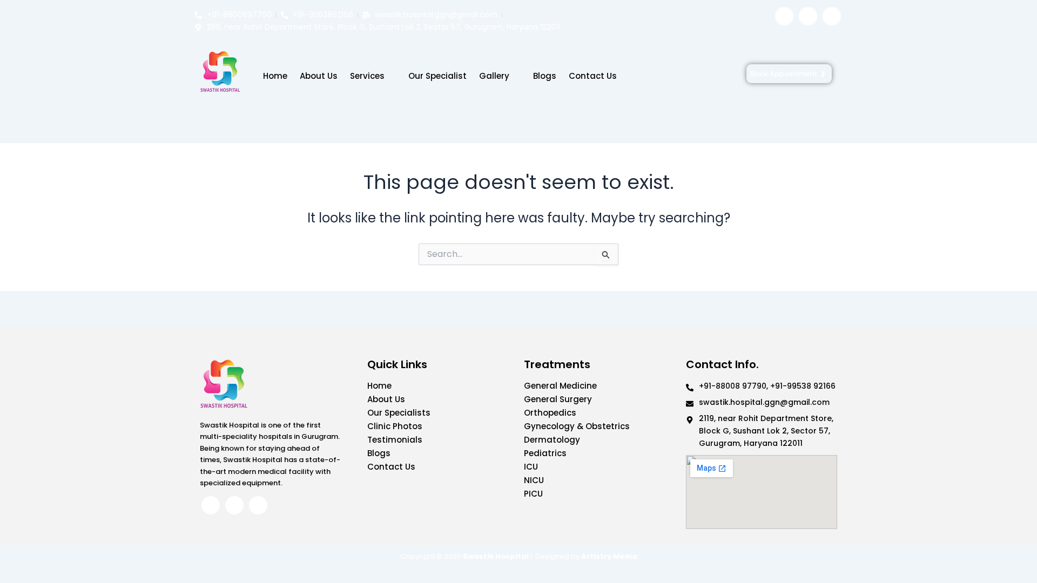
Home (275, 76)
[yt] (832, 16)
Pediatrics (545, 453)
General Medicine (560, 385)
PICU (533, 493)
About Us (319, 76)
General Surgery (558, 399)
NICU (534, 480)
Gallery (494, 76)
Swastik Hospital (496, 556)
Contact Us (593, 76)
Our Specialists (398, 412)
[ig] (808, 16)
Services (367, 76)
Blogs (544, 76)
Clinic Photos (394, 426)
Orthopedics (550, 412)
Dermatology (552, 439)
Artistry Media (609, 556)
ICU (531, 466)
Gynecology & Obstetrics (577, 426)
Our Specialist (437, 76)
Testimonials (394, 439)
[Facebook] (784, 16)
